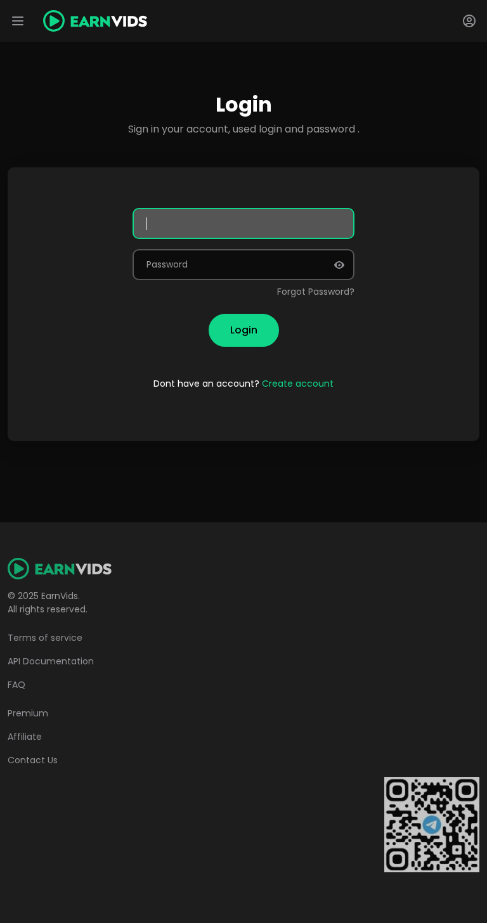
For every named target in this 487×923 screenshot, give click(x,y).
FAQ (16, 684)
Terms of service (45, 637)
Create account (298, 383)
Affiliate (25, 736)
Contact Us (33, 760)
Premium (28, 713)
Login (243, 330)
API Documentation (51, 661)
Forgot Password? (315, 291)
